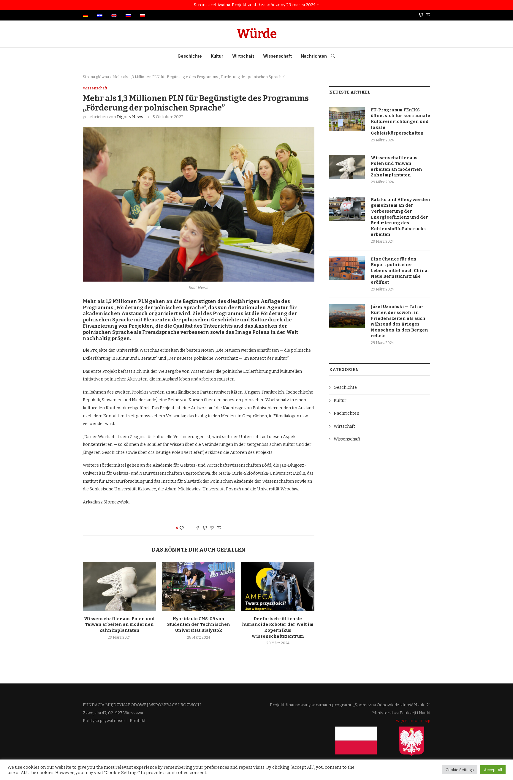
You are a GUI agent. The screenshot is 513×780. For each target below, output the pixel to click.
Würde (257, 33)
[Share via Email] (219, 528)
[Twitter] (421, 15)
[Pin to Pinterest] (212, 528)
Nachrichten (314, 56)
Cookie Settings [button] (460, 770)
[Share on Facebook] (198, 528)
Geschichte (190, 56)
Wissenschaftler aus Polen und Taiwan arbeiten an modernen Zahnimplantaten (119, 624)
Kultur (217, 56)
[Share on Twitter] (205, 528)
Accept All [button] (493, 770)
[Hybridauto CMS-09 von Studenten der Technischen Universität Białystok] (198, 586)
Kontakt (138, 720)
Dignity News (130, 116)
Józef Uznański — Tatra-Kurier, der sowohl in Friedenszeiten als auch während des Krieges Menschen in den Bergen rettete (399, 321)
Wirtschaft (243, 56)
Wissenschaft (277, 56)
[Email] (428, 15)
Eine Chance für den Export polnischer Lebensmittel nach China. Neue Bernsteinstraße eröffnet (400, 271)
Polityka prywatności (104, 720)
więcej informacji (413, 720)
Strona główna (96, 77)
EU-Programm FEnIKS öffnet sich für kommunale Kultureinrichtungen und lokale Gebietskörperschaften (400, 122)
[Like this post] (186, 528)
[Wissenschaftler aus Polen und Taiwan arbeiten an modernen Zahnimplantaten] (119, 586)
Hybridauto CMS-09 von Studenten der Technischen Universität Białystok (198, 624)
